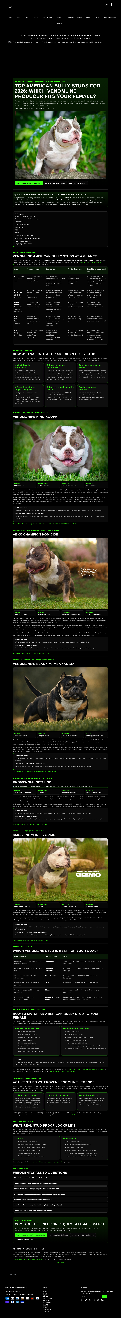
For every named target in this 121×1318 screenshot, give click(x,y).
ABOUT (45, 1293)
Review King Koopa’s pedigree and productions (29, 524)
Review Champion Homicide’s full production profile (31, 653)
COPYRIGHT (47, 1309)
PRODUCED (47, 1302)
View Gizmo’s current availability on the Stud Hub (30, 940)
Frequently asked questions (24, 244)
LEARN (45, 1304)
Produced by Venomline (55, 1162)
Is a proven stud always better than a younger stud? (33, 1199)
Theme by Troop (11, 1294)
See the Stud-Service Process (83, 1235)
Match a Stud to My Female (55, 183)
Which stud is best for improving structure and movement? (36, 1188)
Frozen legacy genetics (23, 241)
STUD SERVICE (48, 1298)
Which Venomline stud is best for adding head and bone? (35, 1183)
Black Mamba (19, 227)
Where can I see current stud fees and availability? (33, 1210)
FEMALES (46, 1300)
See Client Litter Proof (77, 183)
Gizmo (17, 232)
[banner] (10, 7)
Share (61, 1278)
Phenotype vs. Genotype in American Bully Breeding (86, 1069)
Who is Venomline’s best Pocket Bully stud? (30, 1178)
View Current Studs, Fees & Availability (31, 1235)
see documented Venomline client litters (62, 524)
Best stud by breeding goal (24, 235)
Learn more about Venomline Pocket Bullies (28, 1259)
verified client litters (36, 1162)
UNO (16, 230)
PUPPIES (46, 1295)
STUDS (45, 1297)
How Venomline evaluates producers (27, 219)
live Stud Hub (70, 1115)
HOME (45, 1291)
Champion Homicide (22, 224)
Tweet (55, 1278)
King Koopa (19, 221)
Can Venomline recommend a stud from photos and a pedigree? (38, 1205)
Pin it (67, 1278)
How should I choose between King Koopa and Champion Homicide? (39, 1194)
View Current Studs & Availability (28, 183)
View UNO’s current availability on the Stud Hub (30, 824)
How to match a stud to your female (27, 238)
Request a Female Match (59, 1235)
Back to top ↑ (60, 1262)
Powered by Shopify (26, 1294)
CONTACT (46, 1311)
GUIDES (46, 1306)
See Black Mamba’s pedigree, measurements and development (35, 771)
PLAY (45, 1308)
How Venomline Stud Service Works (62, 1071)
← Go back (12, 1274)
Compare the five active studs (25, 216)
